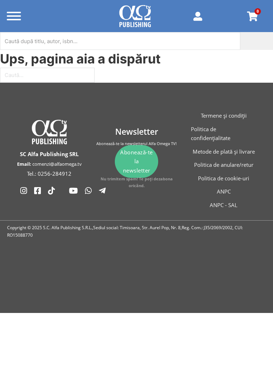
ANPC (224, 191)
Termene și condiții (224, 115)
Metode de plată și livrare (224, 151)
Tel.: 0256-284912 (49, 173)
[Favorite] (227, 16)
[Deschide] (14, 16)
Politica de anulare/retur (223, 164)
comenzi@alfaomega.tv (57, 164)
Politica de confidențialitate (210, 133)
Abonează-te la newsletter (136, 161)
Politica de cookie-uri (223, 178)
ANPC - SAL (223, 205)
